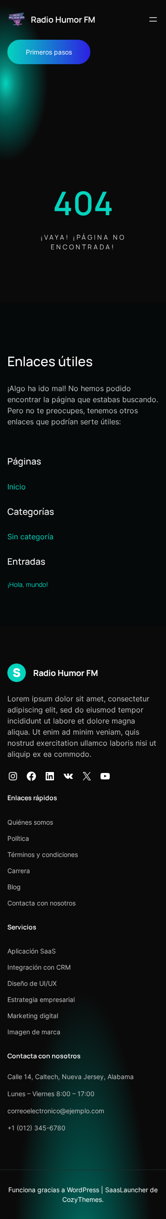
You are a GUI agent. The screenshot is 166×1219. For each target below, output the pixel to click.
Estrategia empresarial (41, 999)
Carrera (18, 871)
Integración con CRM (39, 967)
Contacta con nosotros (41, 903)
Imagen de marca (33, 1032)
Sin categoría (30, 536)
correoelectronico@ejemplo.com (55, 1111)
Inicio (16, 486)
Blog (14, 887)
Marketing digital (32, 1016)
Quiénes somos (30, 822)
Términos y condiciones (42, 854)
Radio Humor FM (63, 19)
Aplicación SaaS (31, 951)
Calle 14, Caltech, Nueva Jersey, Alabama (70, 1076)
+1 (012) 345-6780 (36, 1128)
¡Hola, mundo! (27, 584)
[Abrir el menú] (153, 19)
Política (18, 838)
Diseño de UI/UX (32, 983)
